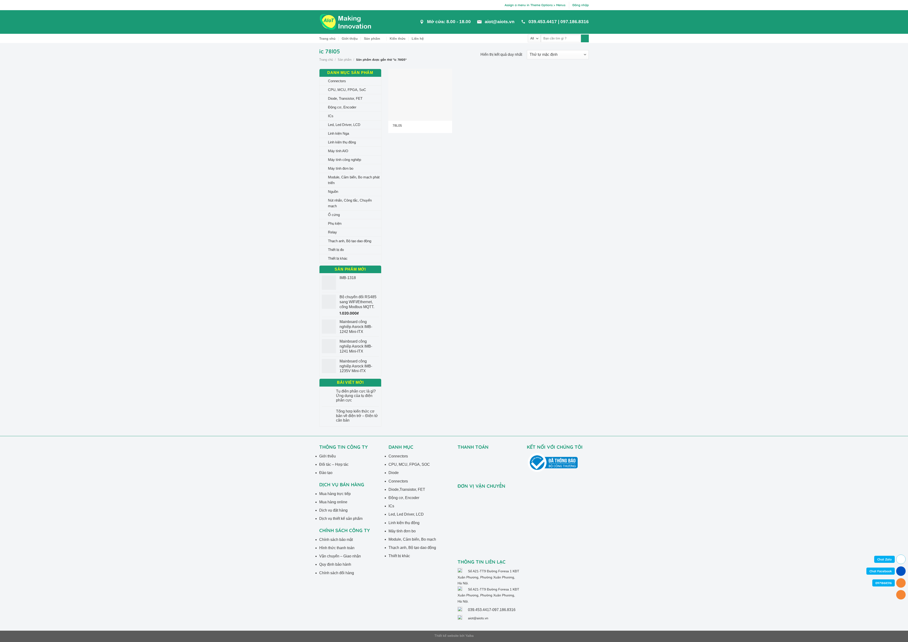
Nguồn (333, 192)
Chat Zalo (884, 559)
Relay (332, 232)
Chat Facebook (880, 571)
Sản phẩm (372, 38)
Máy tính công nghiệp (344, 160)
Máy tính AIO (338, 151)
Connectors (337, 81)
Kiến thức (398, 38)
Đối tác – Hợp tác (334, 464)
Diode (394, 473)
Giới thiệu (350, 38)
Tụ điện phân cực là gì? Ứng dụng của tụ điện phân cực (356, 395)
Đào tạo (325, 473)
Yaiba (469, 636)
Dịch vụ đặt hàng (333, 510)
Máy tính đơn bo (340, 168)
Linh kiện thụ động (342, 142)
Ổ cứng (334, 215)
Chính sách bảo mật (336, 540)
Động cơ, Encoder (342, 107)
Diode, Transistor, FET (345, 98)
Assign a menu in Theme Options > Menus (535, 5)
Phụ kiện (334, 223)
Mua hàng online (333, 502)
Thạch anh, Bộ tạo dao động (349, 241)
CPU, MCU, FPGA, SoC (347, 90)
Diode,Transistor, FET (407, 489)
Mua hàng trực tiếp (335, 494)
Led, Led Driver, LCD (344, 125)
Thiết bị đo (336, 250)
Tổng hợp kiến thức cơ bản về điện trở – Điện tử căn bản (357, 415)
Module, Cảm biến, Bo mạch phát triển (354, 180)
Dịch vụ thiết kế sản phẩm (340, 519)
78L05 (397, 125)
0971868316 (883, 583)
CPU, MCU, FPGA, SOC (409, 464)
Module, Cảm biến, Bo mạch (412, 539)
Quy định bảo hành (335, 564)
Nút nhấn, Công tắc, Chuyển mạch (350, 203)
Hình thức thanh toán (336, 548)
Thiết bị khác (338, 258)
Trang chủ (327, 38)
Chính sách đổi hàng (336, 573)
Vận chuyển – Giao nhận (340, 556)
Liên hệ (418, 38)
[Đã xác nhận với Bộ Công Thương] (553, 462)
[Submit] (585, 38)
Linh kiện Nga (338, 133)
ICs (330, 116)
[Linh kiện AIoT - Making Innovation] (346, 22)
